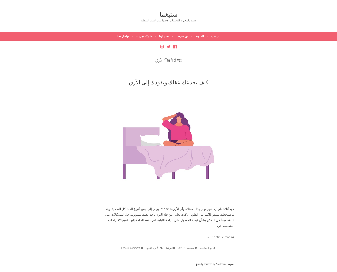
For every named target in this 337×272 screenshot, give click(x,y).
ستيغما (169, 14)
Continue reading (218, 237)
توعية (169, 248)
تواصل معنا (123, 36)
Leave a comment (130, 248)
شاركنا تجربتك (144, 36)
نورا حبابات (206, 248)
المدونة (200, 36)
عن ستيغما (183, 36)
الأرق (156, 248)
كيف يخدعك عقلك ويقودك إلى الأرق (168, 82)
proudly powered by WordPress (211, 264)
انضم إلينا (164, 36)
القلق (149, 248)
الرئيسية (215, 36)
